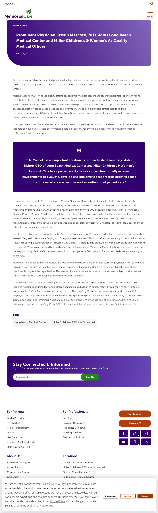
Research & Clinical (21, 442)
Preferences (110, 496)
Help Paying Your (18, 446)
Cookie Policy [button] (57, 501)
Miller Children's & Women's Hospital (74, 322)
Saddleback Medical (78, 476)
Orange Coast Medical (80, 472)
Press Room (20, 25)
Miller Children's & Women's (84, 467)
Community (18, 472)
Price (18, 427)
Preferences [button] (46, 505)
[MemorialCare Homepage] (18, 13)
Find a (15, 418)
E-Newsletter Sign (19, 462)
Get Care (15, 437)
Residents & (74, 427)
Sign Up (90, 377)
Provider (74, 422)
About (13, 456)
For (15, 411)
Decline (127, 496)
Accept (145, 496)
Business (73, 437)
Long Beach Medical (78, 462)
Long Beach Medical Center (31, 322)
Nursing (72, 432)
